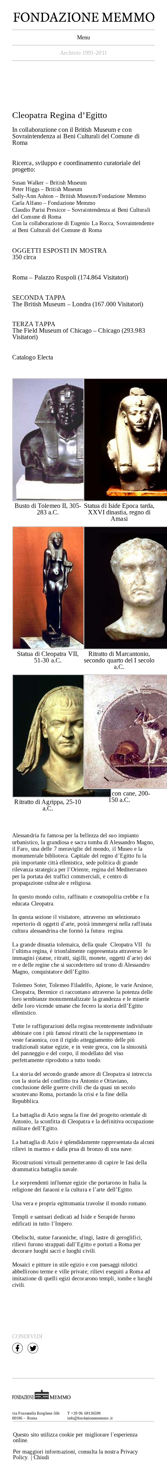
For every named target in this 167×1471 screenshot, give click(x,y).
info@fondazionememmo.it (90, 1418)
